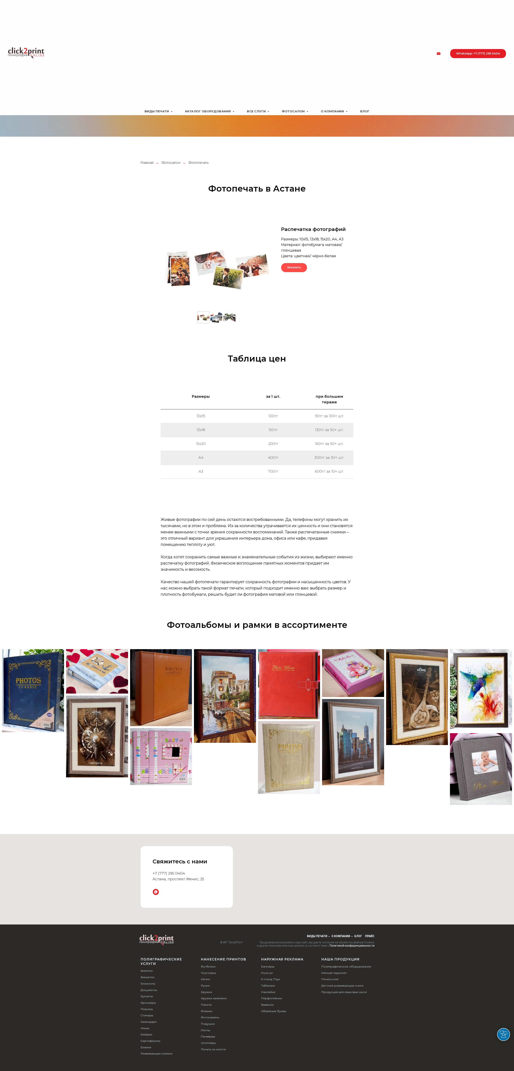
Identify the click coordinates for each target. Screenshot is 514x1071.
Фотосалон (294, 111)
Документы (149, 990)
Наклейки (268, 992)
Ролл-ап (267, 973)
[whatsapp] (156, 892)
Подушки (208, 1024)
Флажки (206, 1011)
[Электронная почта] (438, 53)
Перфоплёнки (271, 998)
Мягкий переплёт (334, 973)
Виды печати (157, 111)
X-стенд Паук (270, 979)
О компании (333, 111)
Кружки (206, 992)
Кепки (205, 979)
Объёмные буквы (273, 1011)
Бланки (146, 1047)
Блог (365, 111)
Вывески (267, 1004)
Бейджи (146, 1034)
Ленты (205, 1030)
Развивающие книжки (156, 1053)
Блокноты (148, 983)
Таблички (268, 985)
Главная (147, 163)
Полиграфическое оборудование (346, 966)
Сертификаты (150, 1041)
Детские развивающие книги (342, 985)
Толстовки (208, 973)
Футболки (208, 966)
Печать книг (330, 979)
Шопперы (208, 1043)
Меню (145, 1028)
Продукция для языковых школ (344, 992)
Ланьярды (208, 1036)
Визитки (147, 971)
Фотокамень (210, 1017)
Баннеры (267, 966)
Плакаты (147, 1009)
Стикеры (147, 1015)
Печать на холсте (213, 1049)
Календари (149, 1022)
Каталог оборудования (208, 111)
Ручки (205, 985)
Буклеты (147, 996)
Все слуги (257, 111)
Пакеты (206, 1004)
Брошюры (148, 1002)
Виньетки (147, 977)
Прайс (369, 936)
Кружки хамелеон (214, 998)
